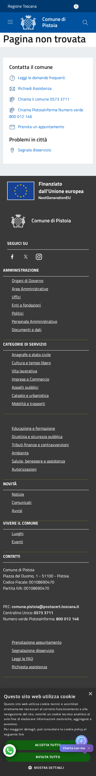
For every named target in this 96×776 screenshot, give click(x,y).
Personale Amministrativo (34, 321)
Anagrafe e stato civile (31, 354)
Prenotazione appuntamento (36, 642)
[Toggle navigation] (10, 22)
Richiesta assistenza (29, 667)
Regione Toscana (22, 6)
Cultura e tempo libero (31, 363)
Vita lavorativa (24, 371)
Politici (18, 313)
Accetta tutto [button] (48, 745)
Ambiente (20, 453)
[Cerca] (85, 22)
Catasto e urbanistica (30, 395)
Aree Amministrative (30, 289)
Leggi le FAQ (22, 659)
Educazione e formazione (33, 428)
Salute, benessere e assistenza (38, 461)
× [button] (90, 694)
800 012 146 (67, 619)
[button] (48, 767)
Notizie (18, 494)
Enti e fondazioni (26, 305)
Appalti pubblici (25, 387)
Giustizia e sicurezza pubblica (37, 436)
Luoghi (18, 533)
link (21, 734)
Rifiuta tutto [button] (48, 757)
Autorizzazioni (24, 469)
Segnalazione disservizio (33, 650)
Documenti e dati (26, 329)
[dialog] (48, 732)
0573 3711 (43, 613)
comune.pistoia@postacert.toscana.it (45, 606)
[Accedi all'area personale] (76, 7)
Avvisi (17, 510)
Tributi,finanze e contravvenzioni (40, 445)
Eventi (17, 542)
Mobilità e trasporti (28, 404)
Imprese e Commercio (30, 379)
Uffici (16, 297)
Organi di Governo (27, 280)
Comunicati (21, 502)
